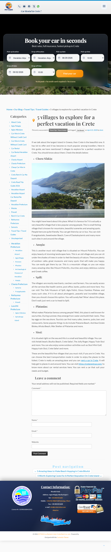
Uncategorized (16, 238)
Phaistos (18, 265)
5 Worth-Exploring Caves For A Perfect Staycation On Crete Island (69, 475)
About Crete (16, 122)
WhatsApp (61, 501)
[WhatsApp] (38, 6)
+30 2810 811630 (57, 498)
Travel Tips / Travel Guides (36, 109)
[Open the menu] (104, 6)
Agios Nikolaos (17, 130)
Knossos (18, 262)
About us (55, 510)
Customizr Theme (62, 537)
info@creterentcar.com (58, 507)
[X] (34, 6)
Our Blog (18, 109)
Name (35, 420)
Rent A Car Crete (18, 216)
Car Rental (15, 148)
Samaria (14, 227)
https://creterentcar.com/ (90, 364)
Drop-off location (38, 52)
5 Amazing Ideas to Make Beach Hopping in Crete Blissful (62, 471)
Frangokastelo (20, 291)
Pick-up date (60, 52)
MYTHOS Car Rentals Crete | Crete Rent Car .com (54, 534)
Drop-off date (12, 66)
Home (9, 109)
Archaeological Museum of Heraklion (20, 273)
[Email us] (24, 6)
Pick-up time (85, 52)
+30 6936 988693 (52, 501)
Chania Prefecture (18, 163)
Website (35, 442)
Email (35, 431)
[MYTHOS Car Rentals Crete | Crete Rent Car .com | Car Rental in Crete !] (14, 7)
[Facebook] (29, 6)
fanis (101, 130)
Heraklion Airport (18, 190)
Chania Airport (17, 160)
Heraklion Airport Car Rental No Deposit (18, 197)
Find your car (69, 73)
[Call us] (19, 6)
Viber (68, 501)
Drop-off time (36, 66)
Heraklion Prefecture (19, 204)
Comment (36, 388)
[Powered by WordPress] (43, 537)
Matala (14, 208)
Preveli (14, 212)
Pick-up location (13, 52)
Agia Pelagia (16, 126)
